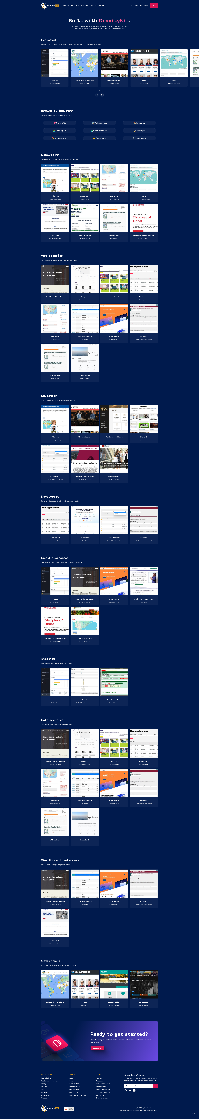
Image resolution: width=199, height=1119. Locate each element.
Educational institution (103, 1089)
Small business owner (103, 1084)
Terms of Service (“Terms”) (77, 1095)
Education (140, 123)
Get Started (97, 1048)
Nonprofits (61, 123)
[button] (97, 90)
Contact (71, 1081)
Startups (141, 130)
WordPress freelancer (103, 1092)
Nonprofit (99, 1078)
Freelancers (100, 138)
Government (140, 138)
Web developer (101, 1086)
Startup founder (101, 1095)
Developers (61, 130)
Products (44, 1086)
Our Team (44, 1089)
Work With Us (45, 1095)
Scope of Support (74, 1086)
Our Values (44, 1092)
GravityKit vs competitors (49, 1081)
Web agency (100, 1081)
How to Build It (46, 1078)
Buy (154, 5)
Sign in (146, 5)
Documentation (73, 1084)
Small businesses (100, 130)
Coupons (44, 1098)
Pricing (43, 1084)
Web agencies (100, 123)
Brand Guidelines (74, 1089)
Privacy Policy (73, 1092)
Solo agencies (61, 138)
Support (71, 1078)
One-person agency (102, 1098)
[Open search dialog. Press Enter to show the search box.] (141, 5)
